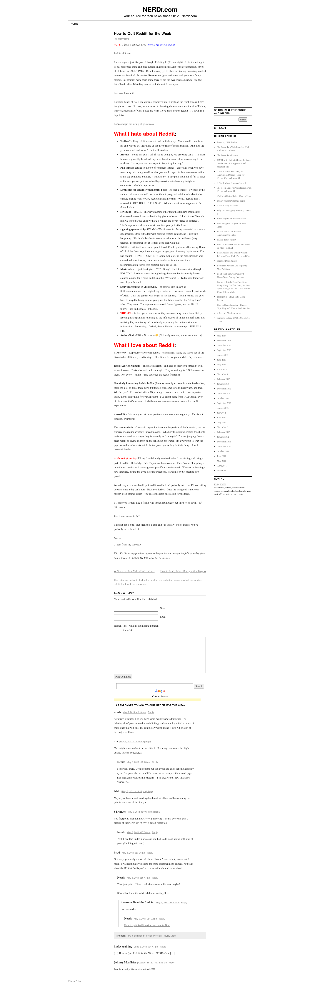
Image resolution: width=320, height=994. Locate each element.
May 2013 (221, 364)
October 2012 (223, 398)
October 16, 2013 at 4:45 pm (152, 962)
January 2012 (223, 436)
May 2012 (221, 422)
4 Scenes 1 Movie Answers (229, 312)
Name (163, 608)
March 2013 (222, 374)
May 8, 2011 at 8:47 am (138, 877)
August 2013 (223, 354)
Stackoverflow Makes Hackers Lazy (134, 571)
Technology (145, 580)
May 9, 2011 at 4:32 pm (145, 918)
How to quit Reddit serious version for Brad (147, 925)
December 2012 (224, 388)
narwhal (185, 580)
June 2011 (221, 455)
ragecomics (195, 580)
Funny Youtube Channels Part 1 (231, 200)
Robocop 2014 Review (227, 142)
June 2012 (221, 417)
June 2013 (221, 359)
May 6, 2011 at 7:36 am (138, 832)
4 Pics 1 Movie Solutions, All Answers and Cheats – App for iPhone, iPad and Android (230, 175)
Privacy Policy (74, 980)
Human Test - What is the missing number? (136, 625)
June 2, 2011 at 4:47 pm (146, 946)
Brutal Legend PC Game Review (231, 218)
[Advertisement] (157, 700)
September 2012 (224, 402)
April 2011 (222, 465)
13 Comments (122, 38)
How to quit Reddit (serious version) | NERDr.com (151, 935)
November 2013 (224, 345)
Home (74, 23)
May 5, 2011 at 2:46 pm (134, 712)
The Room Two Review (227, 155)
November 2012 (224, 393)
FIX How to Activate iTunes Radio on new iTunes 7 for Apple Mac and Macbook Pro (234, 163)
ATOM (223, 484)
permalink (141, 584)
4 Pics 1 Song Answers (227, 205)
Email (163, 616)
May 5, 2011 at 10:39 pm (140, 811)
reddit (117, 584)
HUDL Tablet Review (226, 239)
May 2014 (221, 335)
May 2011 (221, 460)
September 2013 (224, 350)
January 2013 (223, 383)
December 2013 (224, 340)
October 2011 (223, 451)
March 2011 (222, 470)
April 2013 (222, 369)
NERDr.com (160, 9)
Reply (151, 712)
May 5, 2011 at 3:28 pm (138, 762)
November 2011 (224, 446)
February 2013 (223, 378)
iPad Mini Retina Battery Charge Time (234, 195)
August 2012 (223, 407)
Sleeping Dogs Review (227, 260)
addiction (168, 580)
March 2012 (222, 427)
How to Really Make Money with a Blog (183, 571)
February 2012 (223, 431)
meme (177, 580)
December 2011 (224, 441)
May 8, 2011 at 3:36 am (133, 852)
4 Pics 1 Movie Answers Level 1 (231, 182)
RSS (216, 484)
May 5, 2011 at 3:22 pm (132, 741)
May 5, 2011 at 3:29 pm (134, 791)
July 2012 (221, 412)
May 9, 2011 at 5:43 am (167, 902)
